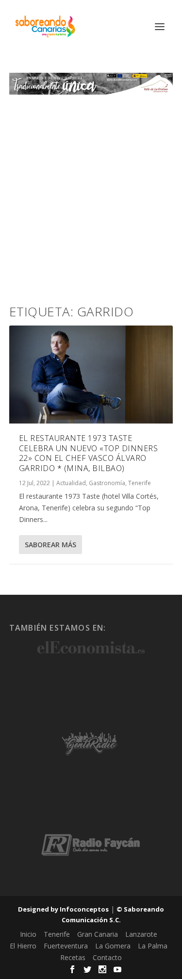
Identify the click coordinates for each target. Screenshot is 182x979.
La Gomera (113, 945)
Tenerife (139, 483)
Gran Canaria (97, 934)
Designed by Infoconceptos (63, 909)
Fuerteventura (66, 945)
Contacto (107, 957)
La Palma (152, 945)
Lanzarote (141, 934)
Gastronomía (107, 483)
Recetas (72, 957)
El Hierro (23, 945)
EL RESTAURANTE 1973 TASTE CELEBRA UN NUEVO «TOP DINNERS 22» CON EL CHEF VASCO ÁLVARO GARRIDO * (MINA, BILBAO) (88, 453)
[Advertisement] (91, 190)
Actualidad (71, 483)
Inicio (28, 934)
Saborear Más (50, 544)
